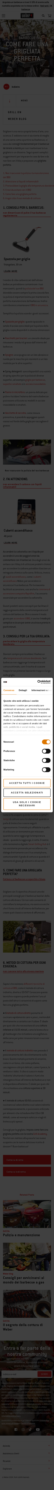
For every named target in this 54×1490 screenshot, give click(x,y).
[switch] (46, 751)
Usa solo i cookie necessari (27, 804)
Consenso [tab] (8, 690)
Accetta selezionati (27, 792)
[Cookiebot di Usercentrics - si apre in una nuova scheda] (38, 682)
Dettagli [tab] (23, 690)
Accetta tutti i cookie (27, 783)
